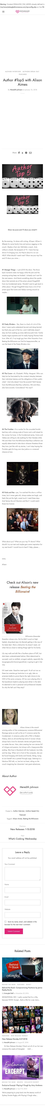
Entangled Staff (8, 993)
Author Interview (13, 71)
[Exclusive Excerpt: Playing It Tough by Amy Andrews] (22, 1067)
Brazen (20, 1082)
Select (28, 984)
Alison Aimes (17, 818)
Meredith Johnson (16, 90)
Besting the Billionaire (30, 818)
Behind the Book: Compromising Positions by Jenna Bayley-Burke (22, 988)
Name (7, 884)
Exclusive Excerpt (32, 1082)
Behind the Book (9, 984)
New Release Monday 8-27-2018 (14, 1039)
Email (6, 897)
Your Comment (10, 864)
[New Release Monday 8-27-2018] (22, 1019)
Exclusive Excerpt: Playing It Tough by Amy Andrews (22, 1085)
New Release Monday (19, 1036)
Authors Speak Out (31, 71)
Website (7, 909)
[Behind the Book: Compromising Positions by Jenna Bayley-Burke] (22, 969)
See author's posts (26, 792)
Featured (23, 74)
